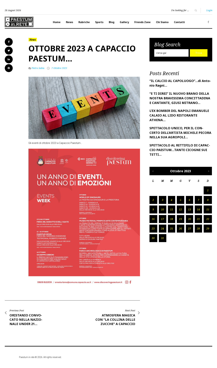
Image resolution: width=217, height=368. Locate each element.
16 (153, 219)
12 (180, 209)
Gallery (124, 22)
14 (198, 209)
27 (189, 228)
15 (207, 209)
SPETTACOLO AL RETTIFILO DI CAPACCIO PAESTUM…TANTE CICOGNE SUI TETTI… (179, 150)
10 (162, 209)
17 (162, 219)
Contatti (179, 22)
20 (189, 219)
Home (57, 22)
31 (162, 238)
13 (189, 209)
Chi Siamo (162, 22)
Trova (198, 52)
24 (162, 228)
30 (153, 238)
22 (207, 219)
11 (171, 209)
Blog (111, 22)
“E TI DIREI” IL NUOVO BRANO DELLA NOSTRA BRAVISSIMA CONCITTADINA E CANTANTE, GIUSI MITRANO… (179, 98)
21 (198, 219)
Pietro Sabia (38, 68)
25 (171, 228)
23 (153, 228)
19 (180, 219)
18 (171, 219)
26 (180, 228)
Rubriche (84, 22)
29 (207, 228)
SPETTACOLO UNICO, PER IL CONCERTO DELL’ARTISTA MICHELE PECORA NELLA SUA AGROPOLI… (180, 132)
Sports (99, 22)
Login (209, 10)
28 (198, 228)
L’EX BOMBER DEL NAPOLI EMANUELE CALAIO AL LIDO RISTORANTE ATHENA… (179, 115)
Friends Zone (142, 22)
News (69, 22)
